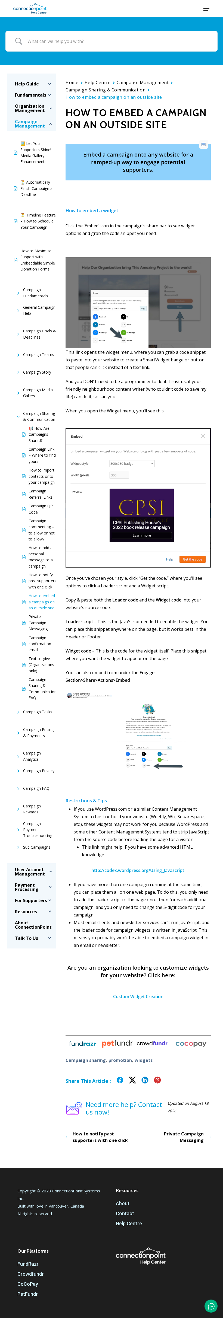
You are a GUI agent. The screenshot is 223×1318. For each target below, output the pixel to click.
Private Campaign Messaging (38, 622)
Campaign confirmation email (40, 643)
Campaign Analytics (32, 756)
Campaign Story (37, 372)
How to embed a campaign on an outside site (42, 601)
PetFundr (27, 1294)
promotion (120, 1060)
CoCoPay (27, 1284)
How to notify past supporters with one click (42, 581)
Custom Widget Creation (138, 996)
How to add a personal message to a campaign (41, 556)
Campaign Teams (38, 354)
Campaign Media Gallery (38, 392)
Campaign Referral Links (40, 493)
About (122, 1203)
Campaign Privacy (38, 770)
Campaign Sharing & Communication (39, 416)
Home (72, 82)
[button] (206, 8)
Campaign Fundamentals (35, 292)
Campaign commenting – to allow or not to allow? (42, 530)
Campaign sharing (86, 1060)
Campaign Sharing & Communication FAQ (43, 688)
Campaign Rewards (32, 808)
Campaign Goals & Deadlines (39, 333)
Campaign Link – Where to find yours (42, 455)
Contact (125, 1213)
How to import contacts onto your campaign (42, 476)
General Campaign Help (39, 310)
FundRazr (28, 1264)
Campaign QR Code (41, 508)
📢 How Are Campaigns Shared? (39, 434)
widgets (144, 1060)
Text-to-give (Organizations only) (41, 664)
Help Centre (98, 82)
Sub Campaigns (36, 847)
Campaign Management (143, 82)
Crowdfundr (30, 1274)
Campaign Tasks (37, 711)
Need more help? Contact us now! (124, 1108)
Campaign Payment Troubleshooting (37, 829)
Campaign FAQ (36, 788)
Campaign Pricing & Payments (38, 732)
